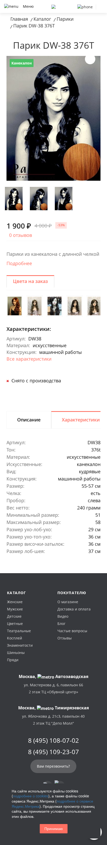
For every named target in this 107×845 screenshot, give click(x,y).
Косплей (14, 638)
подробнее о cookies (30, 795)
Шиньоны (16, 652)
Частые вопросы (72, 630)
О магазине (67, 601)
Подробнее (19, 263)
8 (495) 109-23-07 (53, 751)
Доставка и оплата (74, 609)
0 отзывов (20, 235)
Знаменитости (20, 645)
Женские (15, 601)
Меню (28, 6)
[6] (54, 306)
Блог (61, 623)
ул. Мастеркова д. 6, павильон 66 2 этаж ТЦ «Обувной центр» (53, 688)
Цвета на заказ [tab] (30, 281)
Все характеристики (28, 359)
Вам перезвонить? (53, 766)
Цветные (15, 623)
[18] (94, 306)
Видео (62, 616)
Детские (14, 616)
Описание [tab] (29, 420)
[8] (74, 306)
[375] (14, 306)
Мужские (15, 609)
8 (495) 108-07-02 (53, 740)
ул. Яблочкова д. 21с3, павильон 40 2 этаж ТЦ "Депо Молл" (53, 720)
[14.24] (34, 306)
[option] (53, 118)
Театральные (19, 630)
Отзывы (64, 638)
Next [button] (90, 59)
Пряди (12, 659)
